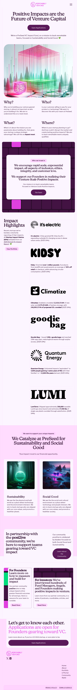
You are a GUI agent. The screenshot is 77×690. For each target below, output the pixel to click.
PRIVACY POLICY (51, 687)
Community (66, 675)
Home (64, 665)
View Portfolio (12, 249)
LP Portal (65, 673)
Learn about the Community (61, 553)
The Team (38, 192)
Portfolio (65, 670)
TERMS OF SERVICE (65, 687)
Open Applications (39, 28)
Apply (64, 678)
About (64, 668)
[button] (71, 4)
